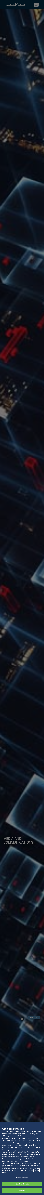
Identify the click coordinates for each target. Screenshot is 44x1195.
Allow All (22, 1190)
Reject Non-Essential (22, 1184)
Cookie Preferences (22, 1177)
